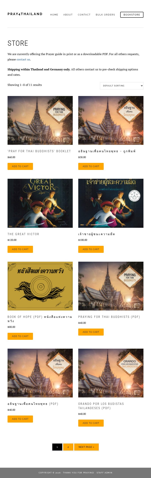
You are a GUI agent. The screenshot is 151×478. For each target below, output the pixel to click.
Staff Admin (104, 473)
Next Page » (86, 447)
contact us (23, 59)
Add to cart (20, 166)
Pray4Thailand (25, 14)
